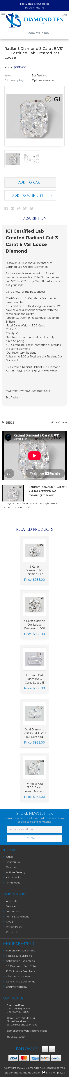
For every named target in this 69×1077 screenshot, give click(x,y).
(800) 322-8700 (38, 33)
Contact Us (12, 932)
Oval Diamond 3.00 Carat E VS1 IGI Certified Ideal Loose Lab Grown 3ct (34, 733)
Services (11, 906)
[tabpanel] (34, 562)
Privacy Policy (14, 926)
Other (9, 856)
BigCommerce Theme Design (22, 1072)
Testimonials (13, 911)
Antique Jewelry (15, 872)
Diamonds (12, 867)
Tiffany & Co (13, 861)
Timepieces (13, 882)
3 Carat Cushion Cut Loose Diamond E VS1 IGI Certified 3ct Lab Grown (34, 624)
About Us (11, 901)
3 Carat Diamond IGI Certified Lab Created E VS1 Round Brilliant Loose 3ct (34, 570)
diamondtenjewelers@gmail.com (26, 1030)
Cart (64, 15)
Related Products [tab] (34, 529)
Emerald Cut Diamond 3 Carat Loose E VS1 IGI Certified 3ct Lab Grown (34, 679)
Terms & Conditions (17, 916)
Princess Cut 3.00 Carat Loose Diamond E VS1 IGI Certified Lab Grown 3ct (35, 787)
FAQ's (9, 921)
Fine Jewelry (13, 877)
